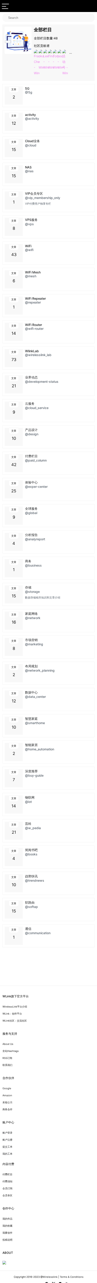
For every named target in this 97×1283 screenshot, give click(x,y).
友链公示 (7, 1102)
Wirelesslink (50, 1276)
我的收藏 (7, 1225)
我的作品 (7, 1218)
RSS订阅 (7, 1058)
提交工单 (7, 1146)
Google (6, 1088)
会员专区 (7, 1195)
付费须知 (7, 1181)
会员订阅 (7, 1188)
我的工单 (7, 1153)
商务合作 (7, 1109)
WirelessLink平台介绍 (14, 1006)
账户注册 (7, 1139)
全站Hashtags (10, 1051)
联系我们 (7, 1065)
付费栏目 (7, 1174)
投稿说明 (7, 1239)
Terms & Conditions (71, 1276)
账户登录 (7, 1132)
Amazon (7, 1095)
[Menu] (5, 6)
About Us (7, 1044)
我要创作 (7, 1232)
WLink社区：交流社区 (14, 1020)
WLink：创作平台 (12, 1013)
